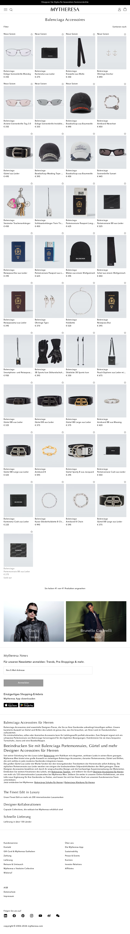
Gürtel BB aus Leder (13, 422)
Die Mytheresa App (74, 847)
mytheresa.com (35, 926)
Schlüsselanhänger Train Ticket (49, 223)
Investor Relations (73, 864)
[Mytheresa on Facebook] (14, 915)
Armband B (40, 472)
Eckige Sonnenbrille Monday (17, 74)
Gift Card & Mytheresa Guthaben (19, 852)
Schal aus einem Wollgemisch (111, 273)
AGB (6, 888)
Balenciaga (49, 756)
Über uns (69, 843)
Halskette (70, 323)
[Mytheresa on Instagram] (32, 915)
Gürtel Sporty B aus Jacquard (80, 472)
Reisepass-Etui (104, 323)
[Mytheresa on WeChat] (58, 915)
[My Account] (119, 9)
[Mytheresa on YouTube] (40, 915)
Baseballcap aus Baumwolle (79, 124)
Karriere (69, 860)
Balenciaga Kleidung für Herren (80, 783)
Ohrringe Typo (42, 323)
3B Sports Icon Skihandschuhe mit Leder (54, 373)
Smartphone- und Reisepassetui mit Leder (24, 373)
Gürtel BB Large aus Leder (78, 422)
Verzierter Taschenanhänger (17, 223)
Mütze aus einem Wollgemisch (80, 273)
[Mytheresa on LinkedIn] (5, 915)
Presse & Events (72, 856)
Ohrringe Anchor (105, 74)
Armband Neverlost (106, 124)
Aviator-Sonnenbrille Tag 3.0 (17, 124)
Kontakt (7, 847)
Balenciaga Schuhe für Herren (48, 783)
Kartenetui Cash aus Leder (16, 522)
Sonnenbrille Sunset (106, 174)
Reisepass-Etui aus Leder (15, 273)
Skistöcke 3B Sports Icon (77, 373)
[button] (29, 34)
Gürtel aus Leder (11, 174)
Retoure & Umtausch (13, 864)
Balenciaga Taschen (61, 772)
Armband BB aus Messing (109, 422)
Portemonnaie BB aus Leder (110, 223)
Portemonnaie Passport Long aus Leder (84, 223)
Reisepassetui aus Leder (15, 323)
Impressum (9, 896)
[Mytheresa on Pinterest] (23, 915)
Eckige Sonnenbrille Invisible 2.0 (50, 124)
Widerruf (8, 873)
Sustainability (71, 852)
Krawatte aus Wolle (75, 74)
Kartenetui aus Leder (45, 74)
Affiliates (69, 869)
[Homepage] (65, 9)
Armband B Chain (74, 522)
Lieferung (8, 860)
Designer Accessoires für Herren (108, 772)
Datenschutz (10, 892)
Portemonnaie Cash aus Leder (111, 472)
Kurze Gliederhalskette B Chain (50, 522)
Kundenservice (11, 843)
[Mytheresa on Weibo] (49, 915)
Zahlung (8, 856)
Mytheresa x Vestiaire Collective (19, 869)
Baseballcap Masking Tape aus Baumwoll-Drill (57, 174)
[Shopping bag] (125, 9)
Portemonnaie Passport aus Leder (50, 273)
